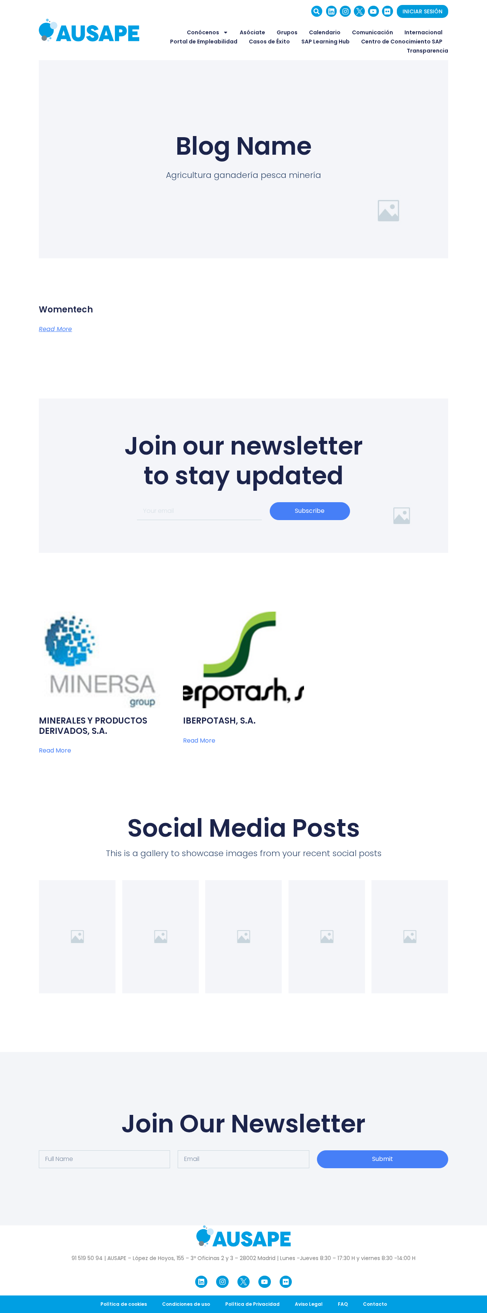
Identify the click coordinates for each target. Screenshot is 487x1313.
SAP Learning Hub (325, 41)
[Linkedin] (331, 11)
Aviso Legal (309, 1304)
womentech (66, 309)
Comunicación (372, 32)
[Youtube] (373, 11)
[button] (316, 11)
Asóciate (252, 32)
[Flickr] (387, 11)
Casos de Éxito (269, 41)
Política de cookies (123, 1304)
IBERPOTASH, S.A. (219, 721)
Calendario (325, 32)
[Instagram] (345, 11)
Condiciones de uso (186, 1304)
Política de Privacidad (252, 1304)
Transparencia (427, 50)
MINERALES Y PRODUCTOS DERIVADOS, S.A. (93, 726)
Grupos (287, 32)
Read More (55, 329)
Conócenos (203, 32)
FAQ (343, 1304)
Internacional (423, 32)
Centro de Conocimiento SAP (401, 41)
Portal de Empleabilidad (203, 41)
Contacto (375, 1304)
